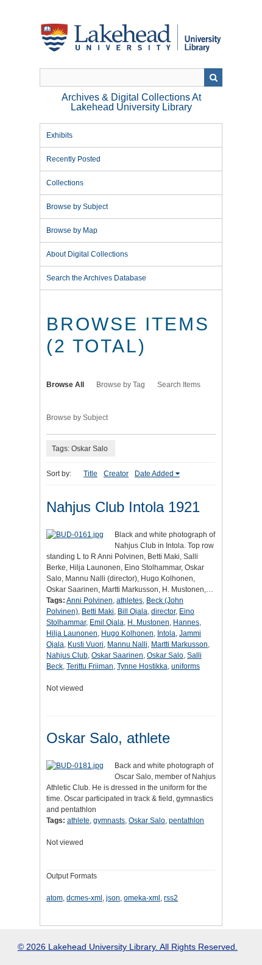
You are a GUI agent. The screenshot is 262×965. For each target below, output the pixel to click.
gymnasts (109, 820)
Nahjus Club (67, 655)
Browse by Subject (77, 206)
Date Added (154, 473)
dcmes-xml (84, 898)
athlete (78, 820)
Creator (116, 473)
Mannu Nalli (127, 644)
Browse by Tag (120, 384)
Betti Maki (98, 611)
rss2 (171, 898)
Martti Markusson (179, 644)
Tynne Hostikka (142, 666)
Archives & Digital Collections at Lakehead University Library (131, 102)
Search (213, 77)
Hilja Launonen (71, 633)
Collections (64, 183)
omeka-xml (142, 898)
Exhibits (59, 135)
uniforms (185, 666)
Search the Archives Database (96, 278)
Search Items (178, 384)
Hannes (186, 622)
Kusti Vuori (86, 644)
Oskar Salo (165, 655)
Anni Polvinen (89, 600)
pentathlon (186, 820)
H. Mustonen (148, 622)
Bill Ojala (132, 611)
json (113, 898)
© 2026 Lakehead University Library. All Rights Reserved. (128, 947)
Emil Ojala (107, 622)
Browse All (65, 384)
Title (90, 473)
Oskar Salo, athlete (108, 738)
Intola (166, 633)
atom (54, 898)
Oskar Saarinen (117, 655)
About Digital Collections (87, 254)
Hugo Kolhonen (127, 633)
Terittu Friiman (89, 666)
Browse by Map (71, 230)
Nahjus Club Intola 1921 (123, 507)
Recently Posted (73, 159)
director (163, 611)
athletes (129, 600)
